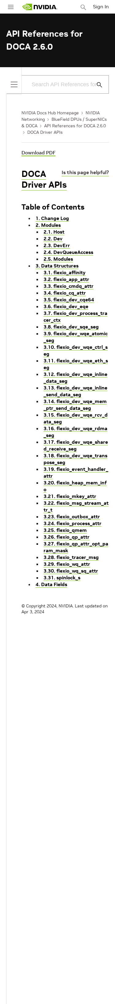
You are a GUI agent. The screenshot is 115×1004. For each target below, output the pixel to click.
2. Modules (48, 225)
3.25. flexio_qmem (65, 530)
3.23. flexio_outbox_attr (72, 516)
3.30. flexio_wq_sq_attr (71, 571)
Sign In (101, 6)
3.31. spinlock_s (62, 577)
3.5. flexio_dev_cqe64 (69, 299)
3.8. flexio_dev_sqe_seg (71, 327)
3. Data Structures (57, 266)
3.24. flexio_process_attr (73, 523)
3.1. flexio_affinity (65, 272)
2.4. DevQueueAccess (68, 252)
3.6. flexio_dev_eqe (66, 306)
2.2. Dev (53, 238)
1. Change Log (52, 218)
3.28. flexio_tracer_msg (71, 557)
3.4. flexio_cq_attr (65, 293)
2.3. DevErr (57, 245)
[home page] (39, 7)
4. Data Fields (51, 584)
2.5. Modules (58, 259)
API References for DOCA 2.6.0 (75, 126)
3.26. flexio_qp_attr (67, 537)
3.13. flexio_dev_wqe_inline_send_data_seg (75, 391)
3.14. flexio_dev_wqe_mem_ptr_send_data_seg (75, 404)
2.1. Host (54, 232)
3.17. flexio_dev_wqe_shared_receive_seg (76, 445)
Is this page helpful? (85, 172)
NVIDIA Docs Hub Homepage (50, 113)
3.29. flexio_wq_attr (67, 564)
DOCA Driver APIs (45, 132)
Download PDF (38, 152)
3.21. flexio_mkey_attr (70, 496)
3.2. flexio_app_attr (66, 279)
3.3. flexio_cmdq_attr (69, 286)
